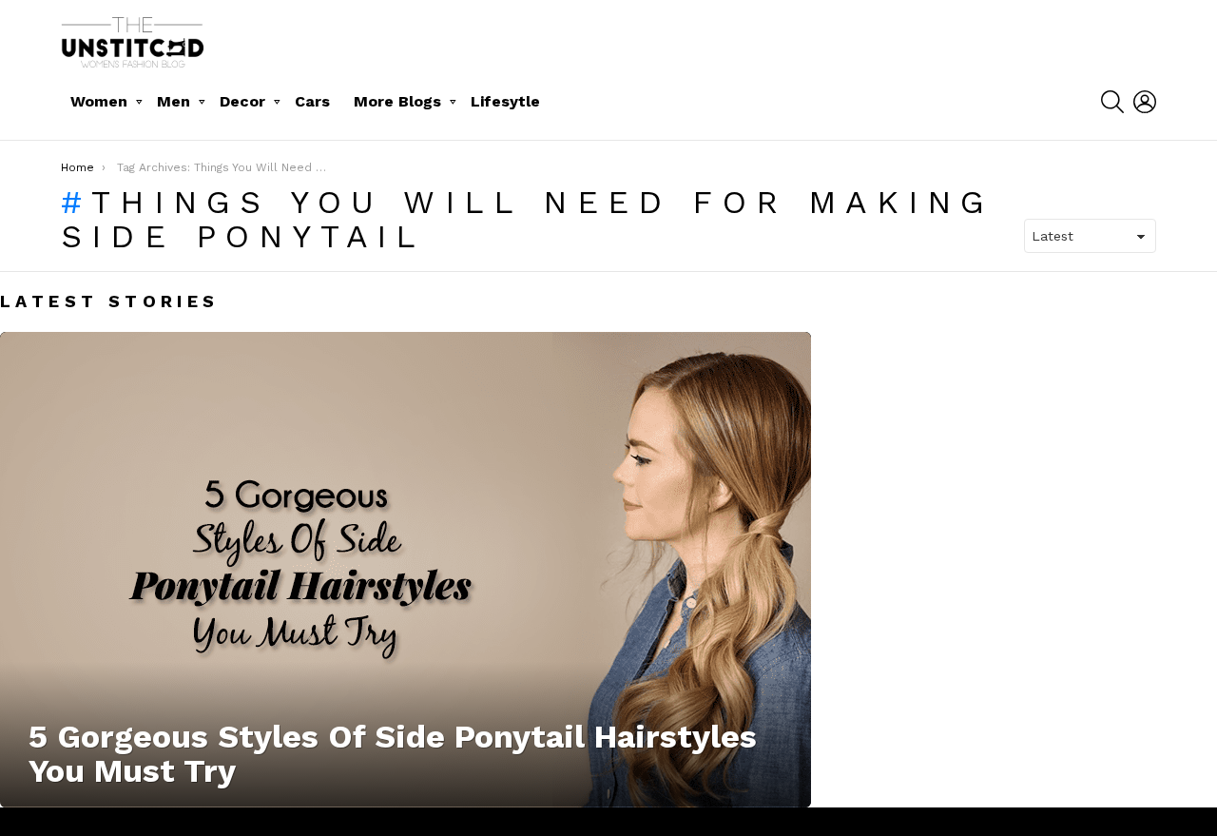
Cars (312, 101)
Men (173, 101)
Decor (242, 101)
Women (98, 101)
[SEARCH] (1112, 102)
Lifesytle (505, 101)
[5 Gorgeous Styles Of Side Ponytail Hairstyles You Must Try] (405, 569)
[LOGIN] (1144, 102)
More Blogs (397, 101)
